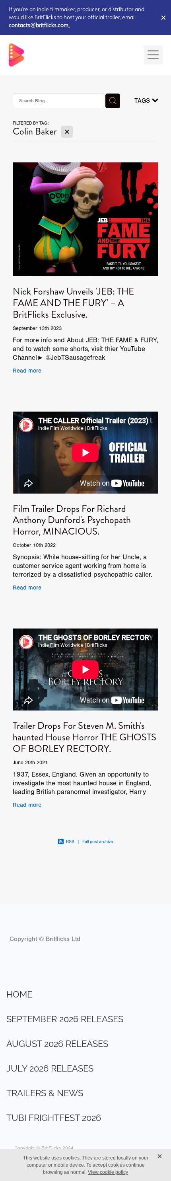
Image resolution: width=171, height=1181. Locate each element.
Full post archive (97, 841)
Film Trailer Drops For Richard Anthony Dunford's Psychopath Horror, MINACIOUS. (72, 520)
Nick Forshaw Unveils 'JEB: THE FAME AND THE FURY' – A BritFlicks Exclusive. (73, 303)
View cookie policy (108, 1172)
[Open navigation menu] (153, 54)
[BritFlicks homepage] (72, 54)
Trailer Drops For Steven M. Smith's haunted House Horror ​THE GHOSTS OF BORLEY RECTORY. (84, 737)
